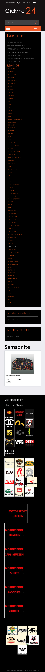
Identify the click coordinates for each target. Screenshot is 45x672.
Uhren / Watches (13, 61)
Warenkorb (10, 2)
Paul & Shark (13, 217)
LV (9, 178)
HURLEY (11, 166)
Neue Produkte (13, 336)
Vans (10, 291)
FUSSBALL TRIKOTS (14, 146)
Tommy (11, 285)
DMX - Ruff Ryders (15, 119)
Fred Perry (12, 143)
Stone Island (13, 264)
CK (9, 101)
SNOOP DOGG (13, 261)
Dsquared (12, 122)
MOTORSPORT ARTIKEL (14, 42)
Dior (10, 113)
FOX (9, 140)
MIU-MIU (11, 202)
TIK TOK (10, 282)
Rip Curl (11, 243)
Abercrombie (13, 69)
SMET (10, 258)
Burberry (11, 89)
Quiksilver (12, 231)
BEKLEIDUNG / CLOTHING (16, 45)
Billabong (12, 83)
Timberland (12, 279)
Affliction (12, 75)
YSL (9, 299)
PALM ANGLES (13, 214)
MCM (10, 181)
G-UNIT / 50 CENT (14, 151)
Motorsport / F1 (14, 199)
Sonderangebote (14, 320)
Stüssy (10, 267)
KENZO (10, 172)
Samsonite (12, 246)
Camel (10, 92)
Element (11, 128)
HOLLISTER (11, 163)
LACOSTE (11, 175)
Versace (11, 294)
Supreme (11, 273)
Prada (10, 228)
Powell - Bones (14, 225)
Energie (11, 131)
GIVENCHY (12, 154)
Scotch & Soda (13, 252)
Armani (11, 77)
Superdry (11, 270)
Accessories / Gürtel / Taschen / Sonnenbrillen (19, 48)
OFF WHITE (12, 211)
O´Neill (11, 205)
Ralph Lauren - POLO (15, 234)
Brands (13, 65)
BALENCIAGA (12, 80)
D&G (10, 104)
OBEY (10, 208)
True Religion (13, 288)
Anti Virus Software (14, 55)
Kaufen (19, 379)
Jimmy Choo (12, 169)
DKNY (10, 116)
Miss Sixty (11, 187)
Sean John (12, 255)
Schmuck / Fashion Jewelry (17, 52)
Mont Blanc (13, 193)
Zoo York (12, 302)
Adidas (11, 72)
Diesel (10, 110)
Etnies (10, 134)
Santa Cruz (12, 249)
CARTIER (11, 95)
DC (9, 107)
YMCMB (11, 296)
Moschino (12, 196)
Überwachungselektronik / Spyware (21, 58)
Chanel (11, 98)
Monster (11, 190)
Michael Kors (13, 184)
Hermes (11, 160)
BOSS (10, 86)
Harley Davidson (14, 157)
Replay (10, 240)
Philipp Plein (12, 222)
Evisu (10, 137)
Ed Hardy (11, 125)
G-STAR (10, 149)
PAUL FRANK (12, 220)
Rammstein (12, 237)
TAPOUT (11, 276)
